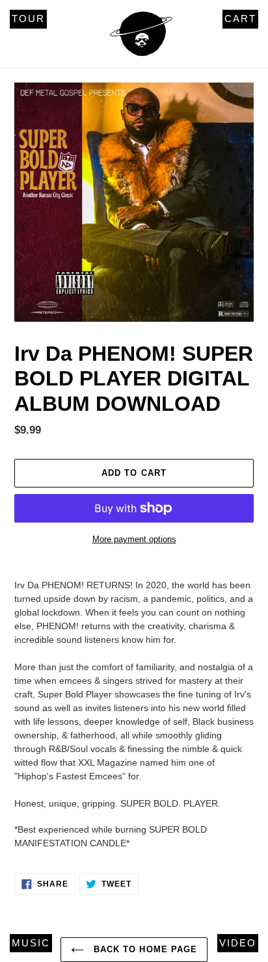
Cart (240, 18)
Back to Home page (143, 949)
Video (237, 942)
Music (31, 942)
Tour (28, 18)
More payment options (134, 539)
